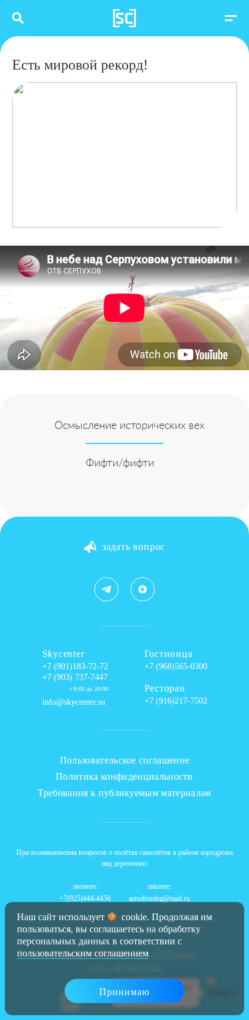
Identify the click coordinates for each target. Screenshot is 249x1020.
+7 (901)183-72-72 (75, 666)
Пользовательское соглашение (125, 760)
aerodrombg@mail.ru (159, 898)
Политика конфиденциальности (124, 776)
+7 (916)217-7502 (175, 700)
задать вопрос (133, 546)
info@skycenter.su (73, 702)
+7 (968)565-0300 (175, 666)
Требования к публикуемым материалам (124, 793)
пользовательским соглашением (83, 953)
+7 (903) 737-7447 (75, 677)
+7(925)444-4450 (85, 898)
